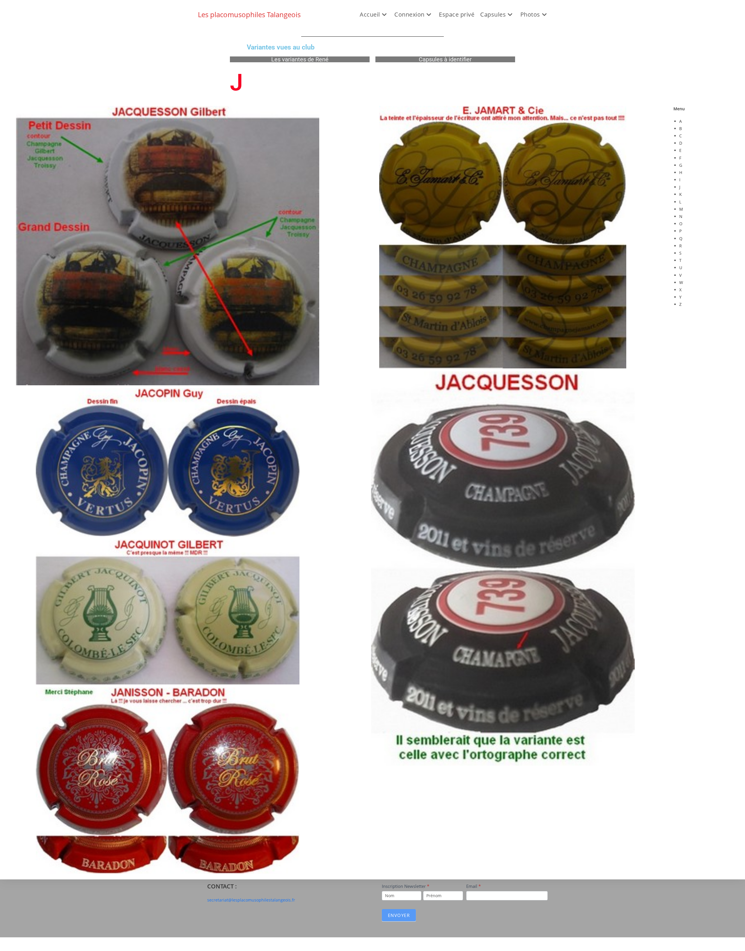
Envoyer (399, 915)
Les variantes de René (300, 59)
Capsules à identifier (445, 59)
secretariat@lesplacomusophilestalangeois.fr (251, 900)
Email (473, 886)
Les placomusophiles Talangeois (249, 14)
